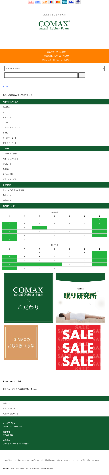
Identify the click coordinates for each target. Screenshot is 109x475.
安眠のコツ (7, 195)
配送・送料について (24, 460)
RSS (92, 460)
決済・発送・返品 (9, 179)
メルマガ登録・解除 (83, 460)
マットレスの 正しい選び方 (13, 190)
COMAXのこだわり (10, 154)
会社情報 (6, 169)
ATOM (97, 460)
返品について (36, 460)
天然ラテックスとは (10, 159)
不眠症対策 (7, 200)
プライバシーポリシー (68, 460)
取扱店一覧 (7, 164)
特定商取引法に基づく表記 (51, 460)
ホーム (5, 86)
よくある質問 (8, 174)
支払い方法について (9, 460)
